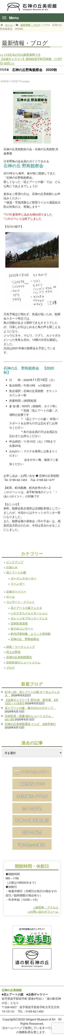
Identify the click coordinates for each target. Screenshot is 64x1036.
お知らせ (12, 567)
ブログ (10, 667)
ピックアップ (14, 562)
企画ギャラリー (16, 591)
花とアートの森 (16, 572)
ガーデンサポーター (23, 578)
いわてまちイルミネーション (29, 613)
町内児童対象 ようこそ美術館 (30, 634)
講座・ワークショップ (20, 647)
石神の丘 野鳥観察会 (25, 639)
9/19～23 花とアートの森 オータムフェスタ (32, 693)
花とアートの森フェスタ (26, 608)
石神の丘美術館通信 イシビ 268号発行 (30, 724)
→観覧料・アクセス (45, 907)
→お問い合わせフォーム (42, 912)
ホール (10, 597)
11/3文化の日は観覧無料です (20, 55)
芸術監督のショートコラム (23, 662)
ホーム (9, 25)
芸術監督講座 (19, 623)
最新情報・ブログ (30, 25)
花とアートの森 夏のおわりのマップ (30, 708)
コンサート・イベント (20, 602)
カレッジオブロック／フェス (29, 618)
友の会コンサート (22, 628)
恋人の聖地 (13, 652)
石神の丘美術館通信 (19, 657)
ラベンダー (18, 584)
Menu (14, 17)
